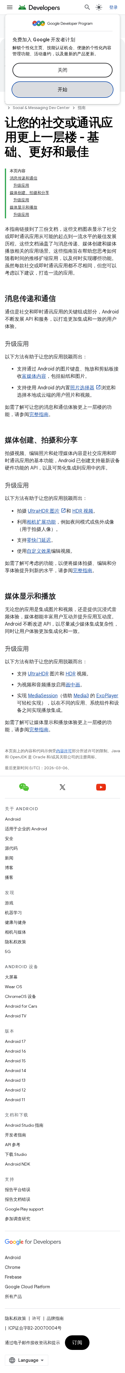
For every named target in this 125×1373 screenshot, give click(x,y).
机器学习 (13, 912)
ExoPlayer (107, 696)
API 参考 (12, 1144)
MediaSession (43, 696)
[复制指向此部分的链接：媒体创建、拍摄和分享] (84, 440)
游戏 (9, 903)
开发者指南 (15, 1135)
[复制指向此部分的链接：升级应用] (35, 344)
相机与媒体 (15, 932)
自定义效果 (39, 551)
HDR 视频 (82, 511)
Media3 (81, 696)
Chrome (12, 1267)
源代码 (11, 848)
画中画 (73, 685)
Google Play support (24, 1209)
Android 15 (15, 1061)
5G (8, 951)
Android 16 (15, 1051)
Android (13, 819)
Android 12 (15, 1090)
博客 (9, 867)
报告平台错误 (17, 1189)
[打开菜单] (10, 7)
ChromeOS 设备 (20, 996)
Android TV (15, 1016)
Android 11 (15, 1099)
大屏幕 (11, 977)
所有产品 (13, 1296)
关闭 (63, 70)
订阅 (77, 1343)
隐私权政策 (15, 941)
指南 (82, 107)
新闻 (9, 858)
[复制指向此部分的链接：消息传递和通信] (62, 299)
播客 (9, 877)
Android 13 (15, 1080)
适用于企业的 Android (26, 829)
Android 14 (15, 1070)
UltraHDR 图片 (43, 511)
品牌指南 (55, 1318)
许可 (36, 1318)
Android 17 (15, 1041)
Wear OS (13, 986)
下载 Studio (16, 1154)
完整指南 (39, 415)
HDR (71, 674)
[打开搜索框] (87, 7)
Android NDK (17, 1164)
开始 (63, 90)
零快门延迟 (39, 540)
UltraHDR (38, 674)
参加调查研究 (17, 1218)
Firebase (13, 1277)
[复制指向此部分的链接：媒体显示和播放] (62, 596)
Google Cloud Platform (27, 1286)
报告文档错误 (17, 1199)
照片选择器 (82, 388)
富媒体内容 (34, 376)
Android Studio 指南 (24, 1125)
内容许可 (64, 750)
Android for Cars (21, 1006)
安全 (9, 838)
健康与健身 (15, 922)
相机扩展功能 (41, 522)
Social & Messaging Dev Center (41, 107)
